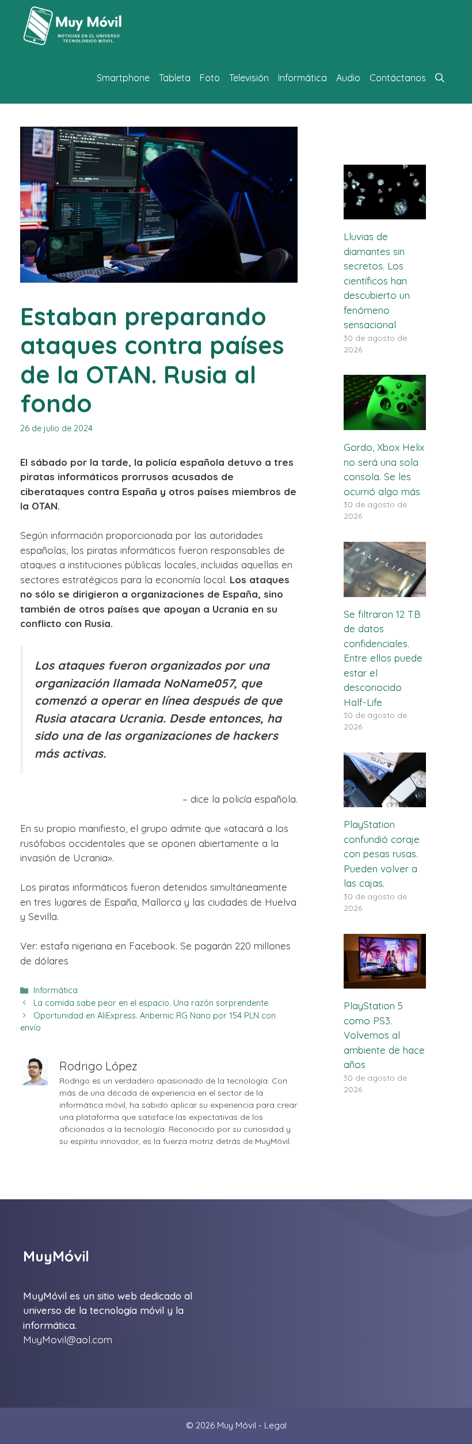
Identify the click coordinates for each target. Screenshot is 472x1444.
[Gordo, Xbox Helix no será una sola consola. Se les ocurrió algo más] (385, 423)
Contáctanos (398, 77)
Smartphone (123, 77)
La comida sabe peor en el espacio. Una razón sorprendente (150, 1003)
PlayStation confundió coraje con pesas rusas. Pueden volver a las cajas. (382, 853)
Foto (210, 77)
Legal (275, 1425)
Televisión (249, 77)
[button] (440, 78)
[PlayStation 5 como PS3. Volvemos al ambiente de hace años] (385, 981)
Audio (348, 77)
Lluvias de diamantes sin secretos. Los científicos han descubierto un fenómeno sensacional (377, 280)
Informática (302, 77)
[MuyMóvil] (73, 26)
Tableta (175, 77)
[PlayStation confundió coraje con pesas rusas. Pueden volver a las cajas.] (385, 800)
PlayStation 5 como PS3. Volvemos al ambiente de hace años (384, 1035)
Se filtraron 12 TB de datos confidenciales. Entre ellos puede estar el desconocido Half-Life (383, 658)
